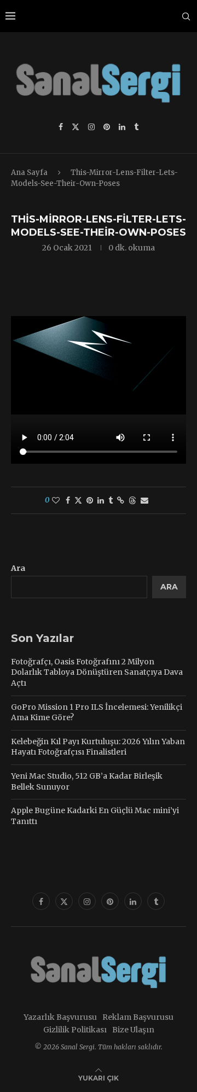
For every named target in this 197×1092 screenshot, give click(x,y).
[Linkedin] (122, 127)
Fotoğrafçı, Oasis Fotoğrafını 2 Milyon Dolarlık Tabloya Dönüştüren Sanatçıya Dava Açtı (97, 672)
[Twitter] (75, 127)
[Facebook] (61, 127)
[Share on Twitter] (78, 500)
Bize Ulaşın (133, 1030)
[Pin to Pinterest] (89, 500)
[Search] (186, 16)
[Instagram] (91, 127)
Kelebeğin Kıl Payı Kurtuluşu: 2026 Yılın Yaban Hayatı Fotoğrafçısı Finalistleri (98, 747)
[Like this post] (56, 500)
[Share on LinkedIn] (100, 500)
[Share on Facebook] (68, 500)
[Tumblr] (136, 127)
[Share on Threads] (132, 500)
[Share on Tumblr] (110, 500)
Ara (18, 568)
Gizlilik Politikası (75, 1030)
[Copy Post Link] (120, 500)
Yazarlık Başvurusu (60, 1017)
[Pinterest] (106, 127)
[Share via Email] (144, 500)
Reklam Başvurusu (137, 1017)
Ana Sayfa (29, 172)
